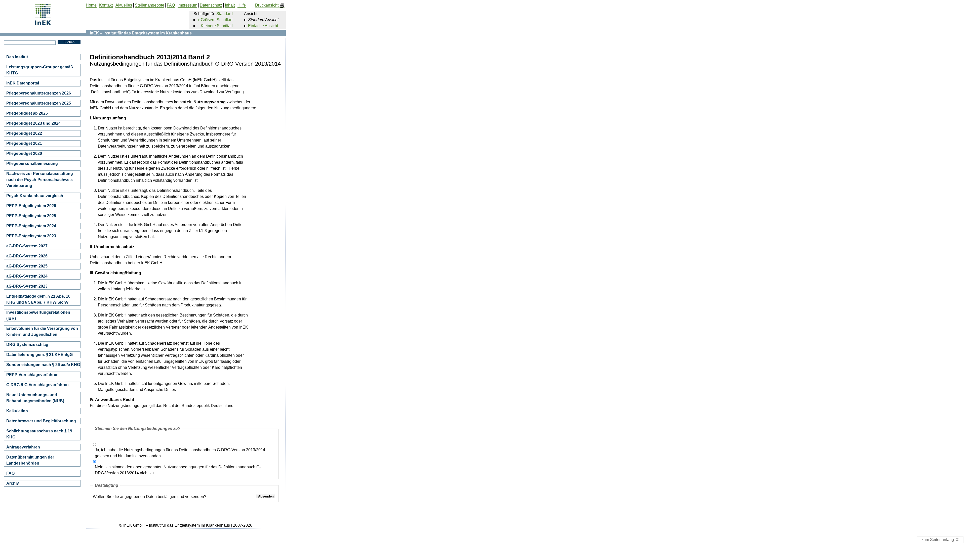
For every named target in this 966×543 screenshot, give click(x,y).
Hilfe (241, 5)
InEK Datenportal (22, 83)
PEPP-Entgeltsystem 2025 (31, 216)
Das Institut (17, 57)
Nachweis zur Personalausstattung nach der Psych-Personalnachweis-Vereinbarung (40, 179)
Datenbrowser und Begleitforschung (41, 421)
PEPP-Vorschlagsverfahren (32, 375)
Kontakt (106, 5)
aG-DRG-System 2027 (27, 246)
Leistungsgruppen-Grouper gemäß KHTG (39, 70)
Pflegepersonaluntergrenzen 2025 (38, 103)
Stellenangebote (149, 5)
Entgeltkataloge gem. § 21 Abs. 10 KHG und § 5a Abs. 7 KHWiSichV (38, 299)
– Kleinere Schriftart (215, 26)
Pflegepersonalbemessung (32, 163)
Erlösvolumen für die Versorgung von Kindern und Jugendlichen (42, 331)
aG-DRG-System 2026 (27, 256)
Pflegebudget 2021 (24, 143)
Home (91, 5)
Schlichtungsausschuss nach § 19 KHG (39, 434)
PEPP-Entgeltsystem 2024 (31, 226)
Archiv (12, 483)
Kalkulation (17, 411)
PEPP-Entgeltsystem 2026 (31, 206)
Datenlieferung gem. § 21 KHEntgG (39, 354)
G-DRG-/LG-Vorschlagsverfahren (37, 385)
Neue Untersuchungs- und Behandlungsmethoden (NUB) (35, 398)
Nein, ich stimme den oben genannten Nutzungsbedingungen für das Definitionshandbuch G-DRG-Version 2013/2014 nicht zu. (178, 470)
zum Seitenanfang (938, 539)
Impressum (187, 5)
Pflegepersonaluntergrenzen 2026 (38, 93)
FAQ (10, 473)
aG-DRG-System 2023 (27, 286)
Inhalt (230, 5)
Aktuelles (123, 5)
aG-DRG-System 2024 (27, 276)
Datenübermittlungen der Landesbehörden (30, 460)
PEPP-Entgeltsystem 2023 (31, 236)
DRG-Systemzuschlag (27, 344)
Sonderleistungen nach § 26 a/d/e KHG (43, 365)
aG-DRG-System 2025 (27, 266)
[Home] (43, 23)
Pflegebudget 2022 (24, 133)
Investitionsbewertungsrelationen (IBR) (38, 315)
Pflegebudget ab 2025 (27, 113)
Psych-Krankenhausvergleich (34, 196)
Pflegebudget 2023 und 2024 (33, 123)
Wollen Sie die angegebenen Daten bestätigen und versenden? (149, 496)
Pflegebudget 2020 (24, 153)
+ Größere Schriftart (214, 20)
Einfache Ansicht (263, 26)
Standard (224, 14)
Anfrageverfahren (23, 447)
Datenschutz (211, 5)
